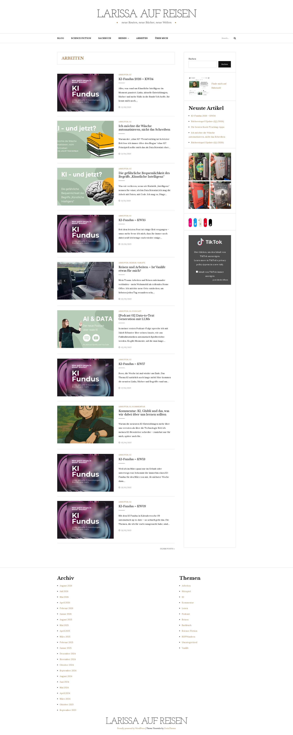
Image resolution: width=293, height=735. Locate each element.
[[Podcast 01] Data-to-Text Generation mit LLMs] (85, 328)
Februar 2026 (66, 608)
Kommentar (138, 406)
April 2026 (65, 602)
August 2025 (66, 619)
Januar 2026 (66, 614)
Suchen (192, 58)
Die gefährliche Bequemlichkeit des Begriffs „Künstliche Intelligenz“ (144, 174)
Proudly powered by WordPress (131, 728)
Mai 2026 (64, 597)
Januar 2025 (66, 648)
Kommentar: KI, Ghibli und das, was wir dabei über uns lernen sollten (144, 412)
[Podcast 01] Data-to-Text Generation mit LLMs (136, 317)
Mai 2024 (64, 687)
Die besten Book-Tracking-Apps (207, 127)
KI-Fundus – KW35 (132, 220)
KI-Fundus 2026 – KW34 (136, 79)
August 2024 (66, 676)
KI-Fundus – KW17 (132, 364)
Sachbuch (104, 38)
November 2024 (68, 659)
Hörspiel (186, 591)
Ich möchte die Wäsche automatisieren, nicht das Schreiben (144, 127)
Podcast (136, 311)
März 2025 (65, 636)
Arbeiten (142, 38)
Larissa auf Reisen (146, 14)
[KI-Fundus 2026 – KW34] (85, 92)
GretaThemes (170, 728)
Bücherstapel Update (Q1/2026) (207, 142)
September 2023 (68, 710)
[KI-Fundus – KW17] (85, 377)
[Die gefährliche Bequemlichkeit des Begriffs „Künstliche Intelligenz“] (85, 186)
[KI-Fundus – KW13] (85, 472)
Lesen (185, 608)
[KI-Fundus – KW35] (85, 233)
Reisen (122, 38)
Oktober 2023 (67, 704)
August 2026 (66, 585)
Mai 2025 (64, 625)
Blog (60, 38)
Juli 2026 (64, 591)
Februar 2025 (66, 642)
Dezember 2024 (68, 653)
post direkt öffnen (220, 280)
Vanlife (141, 263)
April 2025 (65, 630)
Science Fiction (81, 38)
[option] (85, 281)
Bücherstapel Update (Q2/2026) (207, 121)
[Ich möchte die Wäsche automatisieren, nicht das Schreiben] (85, 139)
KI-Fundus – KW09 (132, 506)
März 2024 (65, 698)
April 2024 (65, 693)
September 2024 (68, 670)
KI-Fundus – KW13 (132, 459)
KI (130, 74)
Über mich (161, 38)
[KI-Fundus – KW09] (85, 519)
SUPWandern (188, 636)
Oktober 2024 (67, 665)
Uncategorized (189, 642)
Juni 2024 (64, 681)
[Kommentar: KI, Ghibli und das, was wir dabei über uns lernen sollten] (85, 424)
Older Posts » (167, 549)
